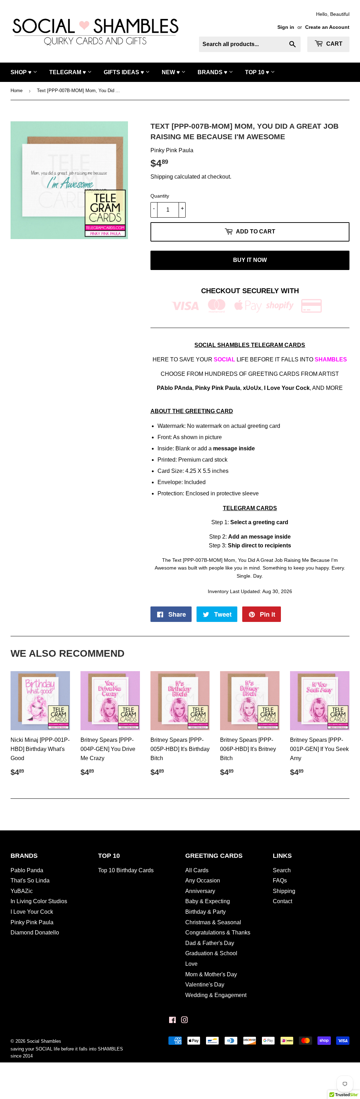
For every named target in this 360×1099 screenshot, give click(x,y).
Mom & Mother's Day (211, 974)
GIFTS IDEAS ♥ (125, 72)
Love (191, 964)
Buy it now (250, 260)
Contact (282, 901)
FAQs (280, 880)
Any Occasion (202, 880)
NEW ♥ (171, 72)
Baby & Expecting (207, 901)
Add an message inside (259, 537)
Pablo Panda (27, 870)
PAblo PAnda (174, 388)
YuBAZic (22, 891)
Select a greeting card (259, 522)
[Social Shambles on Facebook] (172, 1021)
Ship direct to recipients (259, 545)
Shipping (161, 177)
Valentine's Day (204, 985)
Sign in (285, 27)
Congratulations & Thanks (217, 933)
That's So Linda (30, 880)
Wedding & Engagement (215, 995)
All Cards (196, 870)
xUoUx (252, 388)
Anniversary (200, 891)
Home (16, 90)
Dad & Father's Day (209, 943)
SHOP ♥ (22, 72)
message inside (234, 448)
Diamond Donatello (35, 933)
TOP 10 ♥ (258, 72)
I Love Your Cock (287, 388)
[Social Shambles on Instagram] (184, 1021)
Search (282, 870)
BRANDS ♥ (213, 72)
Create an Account (327, 27)
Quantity (159, 196)
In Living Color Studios (39, 901)
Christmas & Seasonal (213, 922)
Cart (333, 44)
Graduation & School (211, 953)
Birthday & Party (205, 912)
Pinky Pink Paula (217, 388)
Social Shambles (44, 1041)
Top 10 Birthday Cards (126, 870)
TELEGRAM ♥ (68, 72)
